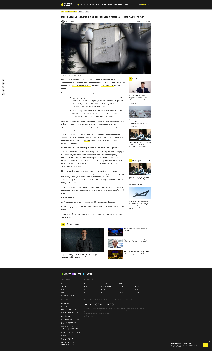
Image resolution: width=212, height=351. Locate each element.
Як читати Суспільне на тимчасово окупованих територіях (69, 328)
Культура (121, 292)
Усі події (87, 283)
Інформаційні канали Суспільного (68, 323)
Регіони (98, 4)
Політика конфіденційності (71, 319)
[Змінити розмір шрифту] (149, 21)
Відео (104, 4)
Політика (121, 286)
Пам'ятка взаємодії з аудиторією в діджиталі (69, 343)
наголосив (113, 160)
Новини (138, 292)
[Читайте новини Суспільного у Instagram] (100, 304)
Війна (83, 4)
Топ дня (104, 283)
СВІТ (87, 11)
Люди (103, 289)
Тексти (110, 4)
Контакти (64, 306)
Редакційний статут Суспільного (68, 339)
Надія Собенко (69, 21)
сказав (87, 140)
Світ (85, 289)
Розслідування (118, 4)
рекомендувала (92, 152)
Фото (126, 4)
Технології (138, 289)
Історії (120, 289)
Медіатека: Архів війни (69, 295)
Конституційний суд (71, 11)
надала (91, 171)
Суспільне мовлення (68, 309)
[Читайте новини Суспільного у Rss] (86, 304)
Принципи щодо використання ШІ (67, 315)
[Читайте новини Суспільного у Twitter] (95, 304)
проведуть (92, 155)
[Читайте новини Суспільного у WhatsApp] (118, 304)
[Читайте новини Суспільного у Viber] (109, 304)
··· (133, 5)
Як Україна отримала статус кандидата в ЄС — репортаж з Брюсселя (88, 202)
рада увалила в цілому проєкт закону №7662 (95, 187)
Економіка (139, 286)
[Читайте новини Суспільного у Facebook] (90, 304)
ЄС (62, 11)
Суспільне (106, 313)
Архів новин (65, 303)
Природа (87, 292)
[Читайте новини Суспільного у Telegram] (113, 304)
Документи (65, 335)
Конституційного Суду (81, 85)
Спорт (103, 292)
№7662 (77, 82)
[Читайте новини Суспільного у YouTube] (104, 304)
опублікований (107, 85)
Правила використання (69, 312)
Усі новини (90, 4)
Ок (205, 344)
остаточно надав (114, 163)
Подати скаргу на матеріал (70, 332)
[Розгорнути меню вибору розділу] (78, 5)
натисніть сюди (107, 315)
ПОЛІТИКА (81, 11)
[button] (3, 80)
